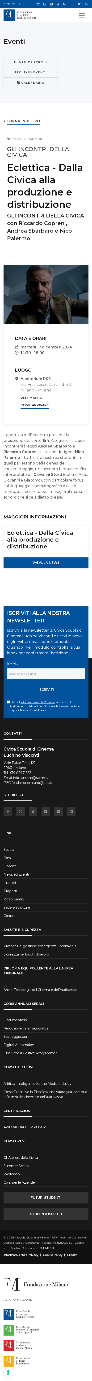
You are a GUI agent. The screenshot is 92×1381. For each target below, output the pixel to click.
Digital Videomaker (19, 1045)
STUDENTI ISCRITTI (46, 1214)
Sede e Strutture (17, 907)
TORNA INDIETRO (23, 121)
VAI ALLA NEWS (46, 562)
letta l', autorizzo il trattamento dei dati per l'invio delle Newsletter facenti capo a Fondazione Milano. (46, 706)
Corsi (7, 858)
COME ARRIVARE (35, 405)
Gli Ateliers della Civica (21, 1157)
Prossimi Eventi (30, 61)
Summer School (16, 1166)
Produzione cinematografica (26, 1028)
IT (79, 4)
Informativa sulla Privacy (38, 702)
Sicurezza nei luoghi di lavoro (26, 954)
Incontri (10, 883)
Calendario (32, 82)
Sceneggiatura (15, 1036)
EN (86, 4)
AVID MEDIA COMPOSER (25, 1127)
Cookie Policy (53, 1255)
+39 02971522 (20, 773)
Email (12, 663)
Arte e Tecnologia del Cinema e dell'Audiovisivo (40, 990)
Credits (72, 1255)
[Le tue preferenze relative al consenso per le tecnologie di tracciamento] (8, 1372)
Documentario (15, 1020)
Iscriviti (46, 689)
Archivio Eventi (30, 72)
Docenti (10, 866)
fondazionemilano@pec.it (32, 783)
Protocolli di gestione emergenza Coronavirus (40, 946)
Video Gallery (14, 899)
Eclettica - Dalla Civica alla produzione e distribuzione (40, 539)
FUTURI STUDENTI (46, 1197)
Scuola (9, 849)
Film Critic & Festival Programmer (30, 1053)
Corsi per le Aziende (19, 1182)
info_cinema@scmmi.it (31, 778)
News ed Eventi (16, 874)
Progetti (10, 891)
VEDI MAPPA (31, 398)
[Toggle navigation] (81, 15)
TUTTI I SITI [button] (10, 4)
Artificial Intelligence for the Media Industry (37, 1083)
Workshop (12, 1174)
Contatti (10, 916)
